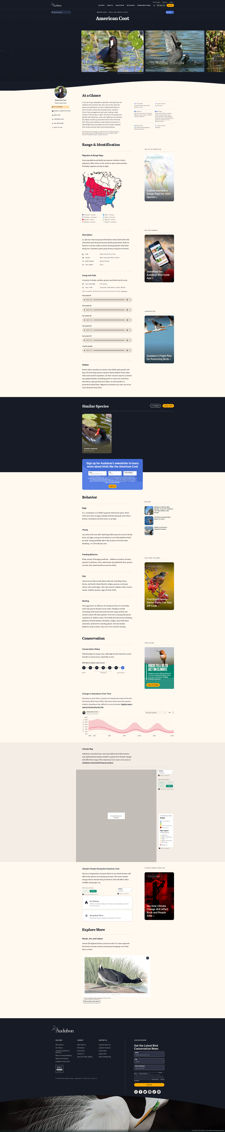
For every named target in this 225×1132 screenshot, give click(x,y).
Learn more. (124, 291)
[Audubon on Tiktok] (154, 1092)
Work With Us (81, 1045)
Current (162, 782)
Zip (110, 472)
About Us (110, 5)
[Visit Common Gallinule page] (97, 433)
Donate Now (103, 1051)
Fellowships (81, 1048)
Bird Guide (103, 12)
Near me (162, 5)
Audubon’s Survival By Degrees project (97, 762)
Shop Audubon (156, 2)
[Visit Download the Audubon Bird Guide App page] (159, 258)
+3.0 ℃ (169, 786)
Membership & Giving (143, 5)
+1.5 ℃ (170, 782)
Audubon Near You (105, 1045)
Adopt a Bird (168, 406)
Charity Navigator (59, 1069)
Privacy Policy (118, 477)
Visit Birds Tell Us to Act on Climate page (159, 668)
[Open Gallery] (141, 33)
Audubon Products (105, 1048)
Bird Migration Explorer (155, 157)
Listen (170, 12)
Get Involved (131, 5)
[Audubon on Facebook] (140, 1092)
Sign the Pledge (153, 685)
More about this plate (91, 1001)
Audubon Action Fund (63, 1061)
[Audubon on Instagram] (136, 1092)
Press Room (81, 1051)
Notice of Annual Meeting (64, 1055)
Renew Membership (105, 1057)
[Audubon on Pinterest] (159, 1092)
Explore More (59, 123)
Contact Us (80, 1054)
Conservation (59, 119)
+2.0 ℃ (162, 786)
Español (171, 2)
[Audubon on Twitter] (145, 1092)
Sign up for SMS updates (85, 1057)
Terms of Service (128, 477)
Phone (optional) (128, 472)
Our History (59, 1048)
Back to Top (58, 127)
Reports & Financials (62, 1058)
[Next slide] (223, 50)
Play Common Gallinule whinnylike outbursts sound (109, 416)
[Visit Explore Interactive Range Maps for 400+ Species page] (159, 177)
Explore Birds (120, 5)
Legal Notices (78, 1078)
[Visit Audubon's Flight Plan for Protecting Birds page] (159, 339)
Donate (170, 5)
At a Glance (58, 107)
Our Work (101, 5)
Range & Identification (62, 111)
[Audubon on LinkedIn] (150, 1092)
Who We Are (59, 1045)
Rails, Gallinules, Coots (118, 12)
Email (90, 472)
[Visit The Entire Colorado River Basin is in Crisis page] (159, 520)
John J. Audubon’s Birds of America (93, 998)
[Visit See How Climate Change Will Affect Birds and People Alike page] (159, 896)
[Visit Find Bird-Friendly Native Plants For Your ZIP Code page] (159, 586)
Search (154, 5)
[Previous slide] (2, 50)
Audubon (56, 4)
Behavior (57, 115)
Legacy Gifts (103, 1054)
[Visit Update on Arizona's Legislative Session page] (159, 530)
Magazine (164, 2)
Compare (156, 406)
